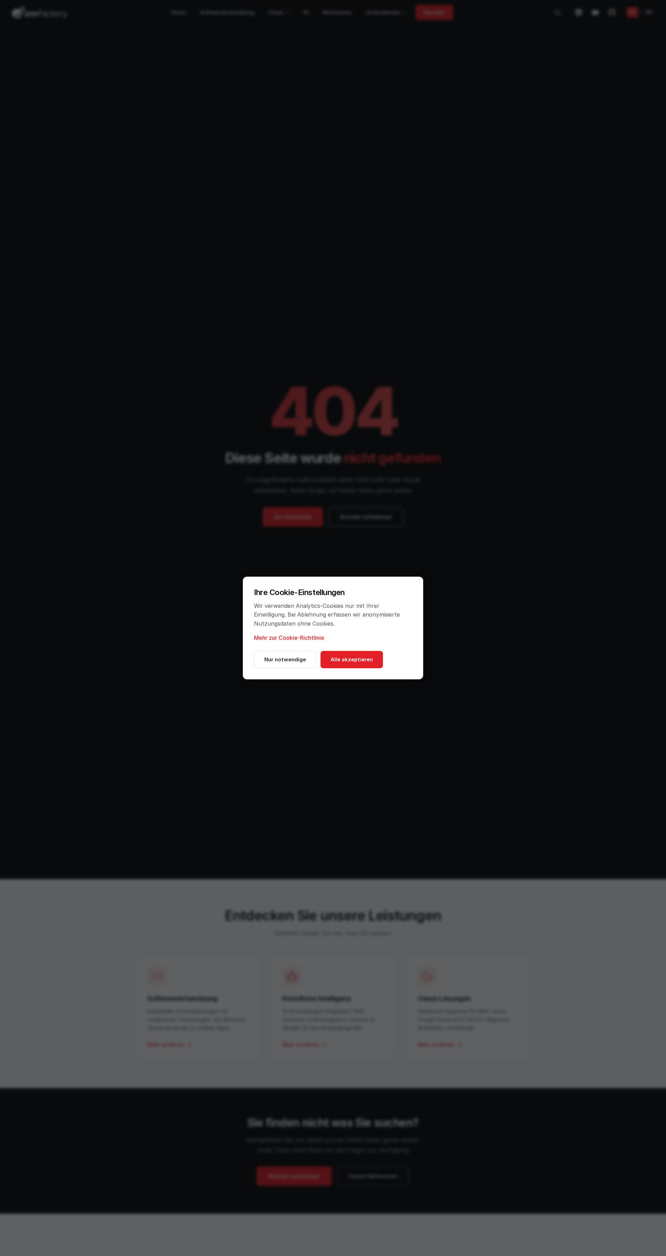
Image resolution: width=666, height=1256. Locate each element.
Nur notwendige (285, 659)
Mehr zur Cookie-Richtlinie (289, 637)
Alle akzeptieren (352, 659)
